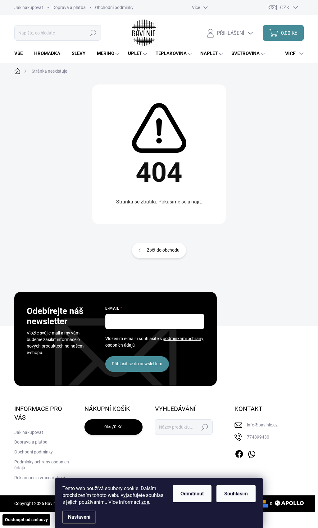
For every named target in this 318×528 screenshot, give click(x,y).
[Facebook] (239, 452)
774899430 (258, 437)
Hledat (92, 32)
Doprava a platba (69, 7)
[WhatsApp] (251, 452)
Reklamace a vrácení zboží (39, 477)
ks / (113, 426)
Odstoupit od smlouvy (26, 519)
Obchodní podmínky (114, 7)
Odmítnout (192, 494)
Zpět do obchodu (163, 250)
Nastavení (79, 517)
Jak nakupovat (28, 7)
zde (145, 502)
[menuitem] (20, 53)
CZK (284, 8)
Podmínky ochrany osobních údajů (41, 465)
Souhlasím (236, 494)
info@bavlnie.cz (262, 424)
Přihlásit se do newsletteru (137, 363)
